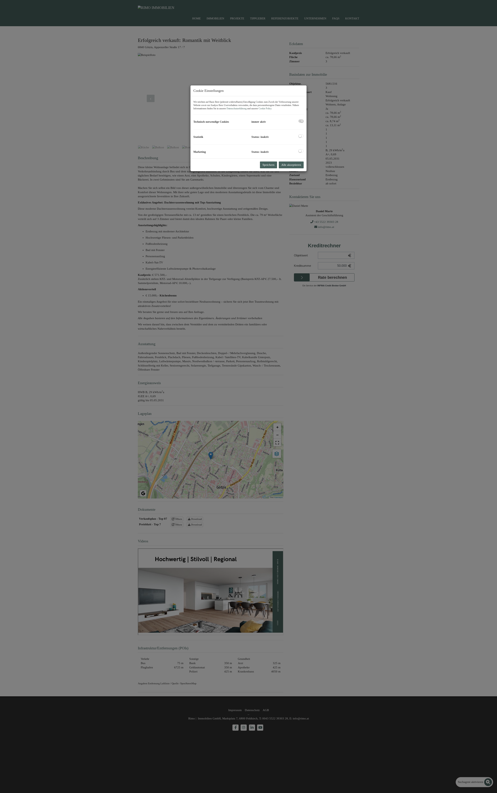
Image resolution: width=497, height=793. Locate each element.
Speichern (268, 164)
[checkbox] (301, 121)
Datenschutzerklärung (237, 108)
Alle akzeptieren (291, 164)
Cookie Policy (265, 108)
